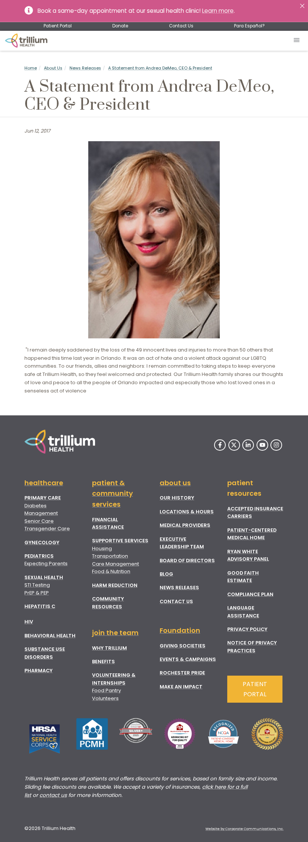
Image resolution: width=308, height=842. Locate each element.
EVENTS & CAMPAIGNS (188, 659)
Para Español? (249, 26)
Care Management (115, 564)
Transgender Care (47, 528)
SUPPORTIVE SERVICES (120, 540)
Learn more (218, 11)
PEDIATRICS (39, 556)
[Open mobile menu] (296, 41)
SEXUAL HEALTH (43, 577)
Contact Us (181, 26)
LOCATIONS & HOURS (187, 512)
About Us (53, 68)
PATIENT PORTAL (255, 689)
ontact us (54, 795)
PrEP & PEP (36, 593)
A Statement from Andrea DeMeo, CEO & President (160, 68)
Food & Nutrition (111, 571)
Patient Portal (58, 26)
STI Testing (37, 585)
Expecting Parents (46, 563)
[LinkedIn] (248, 445)
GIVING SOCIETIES (182, 646)
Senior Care (39, 521)
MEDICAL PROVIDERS (185, 525)
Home (30, 68)
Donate (120, 26)
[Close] (302, 6)
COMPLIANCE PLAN (250, 594)
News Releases (85, 68)
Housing (102, 548)
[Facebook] (220, 445)
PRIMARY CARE (42, 498)
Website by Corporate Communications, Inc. (244, 829)
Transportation (110, 556)
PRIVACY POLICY (247, 629)
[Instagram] (276, 445)
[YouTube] (262, 445)
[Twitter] (234, 445)
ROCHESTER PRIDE (182, 673)
